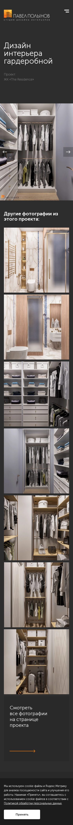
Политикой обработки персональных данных (33, 803)
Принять (22, 814)
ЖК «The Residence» (19, 79)
